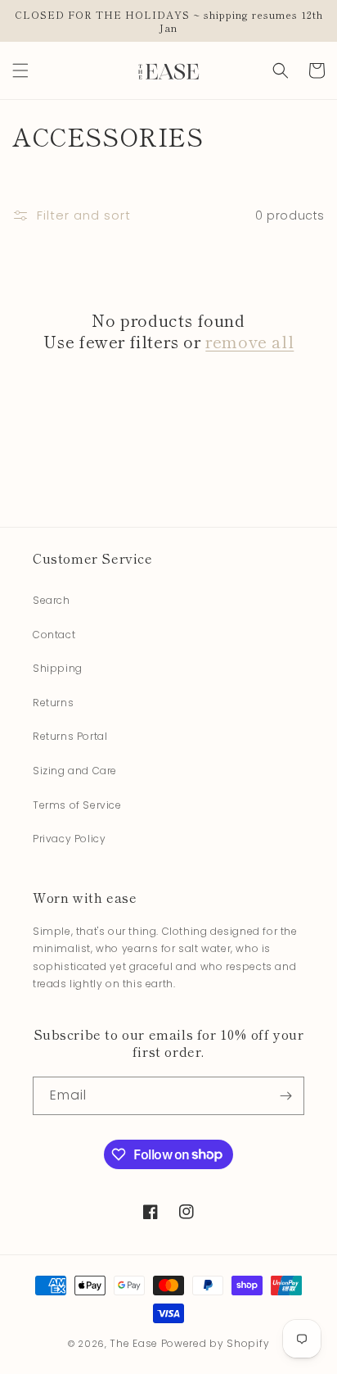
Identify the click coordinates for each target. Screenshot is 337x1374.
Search (51, 600)
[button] (20, 70)
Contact (54, 635)
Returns (53, 703)
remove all (249, 341)
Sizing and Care (75, 771)
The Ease (134, 1343)
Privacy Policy (69, 839)
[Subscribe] (285, 1096)
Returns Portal (70, 736)
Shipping (58, 668)
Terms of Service (77, 805)
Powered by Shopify (215, 1343)
